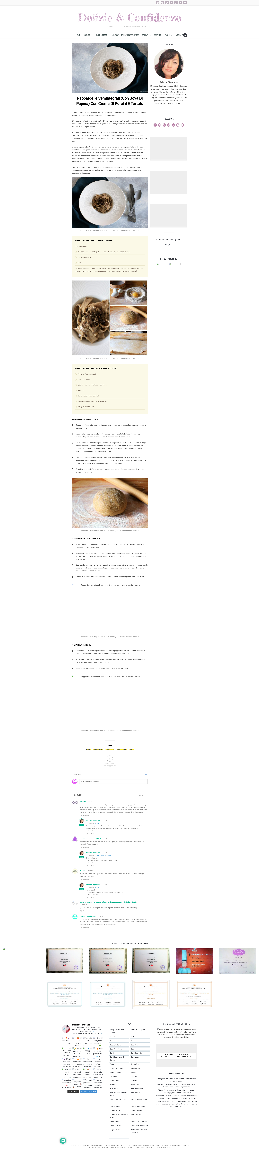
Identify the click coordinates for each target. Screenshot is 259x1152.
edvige (83, 802)
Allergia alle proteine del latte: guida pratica (131, 35)
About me (87, 35)
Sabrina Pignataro (93, 820)
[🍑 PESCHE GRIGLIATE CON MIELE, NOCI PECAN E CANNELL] (77, 1041)
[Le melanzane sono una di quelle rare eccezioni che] (87, 1062)
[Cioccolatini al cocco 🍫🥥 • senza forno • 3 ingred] (77, 1083)
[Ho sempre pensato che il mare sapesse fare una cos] (98, 1062)
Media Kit (179, 35)
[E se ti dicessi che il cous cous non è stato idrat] (98, 1073)
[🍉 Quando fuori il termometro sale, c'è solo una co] (87, 1073)
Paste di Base (98, 749)
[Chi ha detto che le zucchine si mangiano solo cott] (77, 1073)
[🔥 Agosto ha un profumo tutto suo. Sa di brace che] (77, 1062)
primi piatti (110, 749)
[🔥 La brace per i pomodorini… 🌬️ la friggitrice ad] (98, 1052)
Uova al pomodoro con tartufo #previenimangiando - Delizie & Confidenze (111, 902)
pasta (88, 749)
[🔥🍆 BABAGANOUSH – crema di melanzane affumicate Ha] (66, 1041)
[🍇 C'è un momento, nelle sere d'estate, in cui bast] (66, 1062)
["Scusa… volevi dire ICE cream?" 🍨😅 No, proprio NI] (66, 1073)
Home (78, 35)
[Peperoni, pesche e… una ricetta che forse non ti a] (87, 1083)
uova (131, 749)
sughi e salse (121, 749)
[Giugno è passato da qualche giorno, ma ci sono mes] (98, 1083)
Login (145, 774)
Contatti (157, 35)
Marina (83, 871)
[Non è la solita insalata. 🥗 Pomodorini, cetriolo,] (87, 1041)
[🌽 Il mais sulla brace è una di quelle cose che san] (77, 1052)
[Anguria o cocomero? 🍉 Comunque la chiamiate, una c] (66, 1083)
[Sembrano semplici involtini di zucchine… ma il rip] (66, 1052)
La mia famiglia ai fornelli (90, 838)
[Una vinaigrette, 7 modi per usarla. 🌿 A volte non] (98, 1041)
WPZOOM (167, 1148)
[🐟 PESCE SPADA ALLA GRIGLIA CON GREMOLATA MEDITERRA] (87, 1052)
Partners (168, 35)
